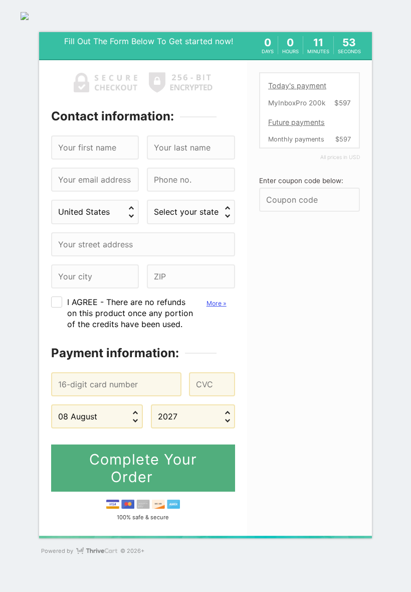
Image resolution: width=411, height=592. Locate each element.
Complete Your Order (143, 468)
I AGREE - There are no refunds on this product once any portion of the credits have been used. (147, 313)
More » (217, 303)
